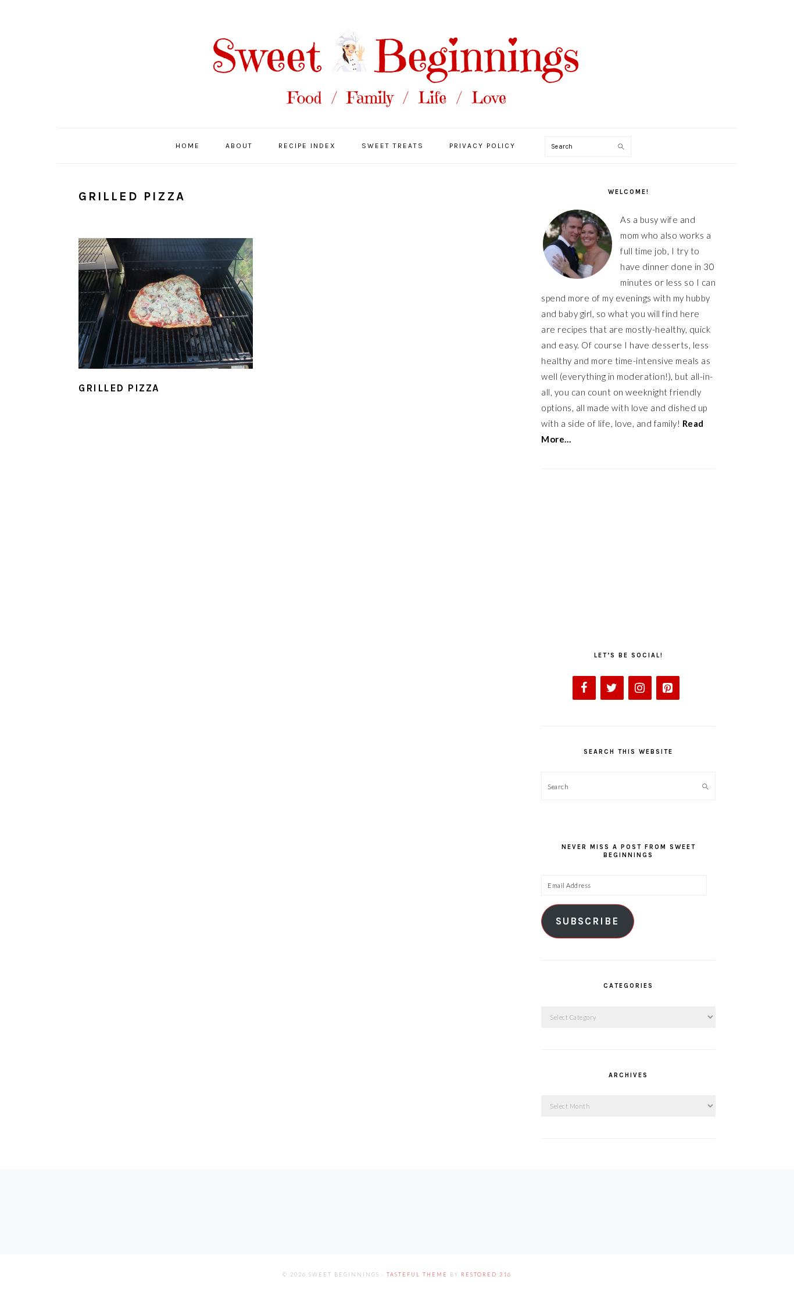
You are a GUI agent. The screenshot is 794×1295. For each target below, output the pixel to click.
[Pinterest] (667, 688)
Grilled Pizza (119, 388)
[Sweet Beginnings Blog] (397, 115)
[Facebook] (584, 688)
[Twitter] (612, 688)
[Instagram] (640, 688)
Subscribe (587, 921)
